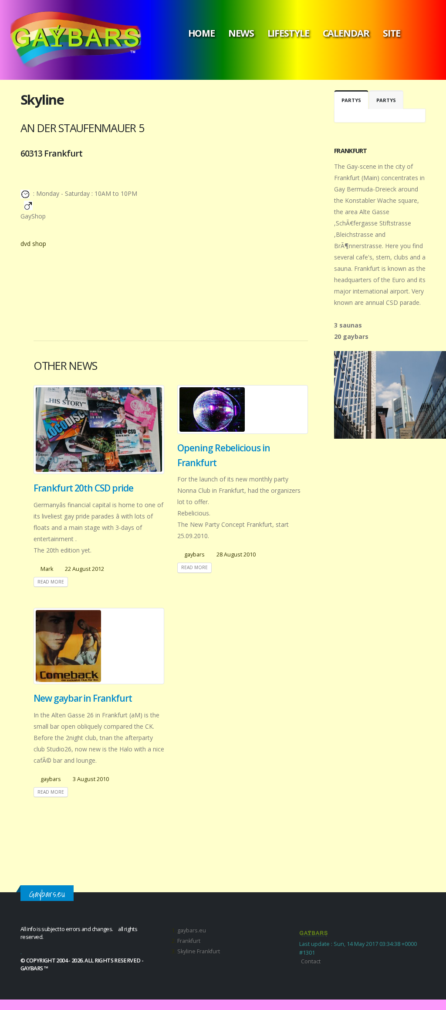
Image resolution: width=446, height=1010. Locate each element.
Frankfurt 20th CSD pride (83, 488)
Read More (50, 582)
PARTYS (351, 100)
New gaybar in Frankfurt (83, 698)
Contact (311, 961)
